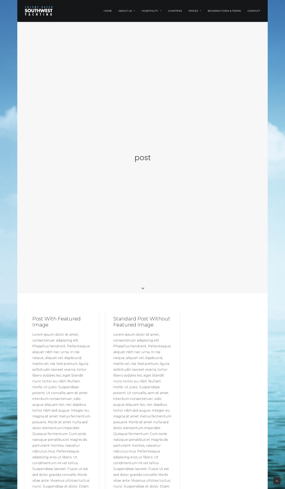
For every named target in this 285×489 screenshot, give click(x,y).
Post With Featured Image (56, 322)
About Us (125, 10)
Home (108, 10)
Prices (193, 10)
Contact (253, 10)
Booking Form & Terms (224, 10)
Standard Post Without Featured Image (141, 322)
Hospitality (150, 10)
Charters (175, 10)
